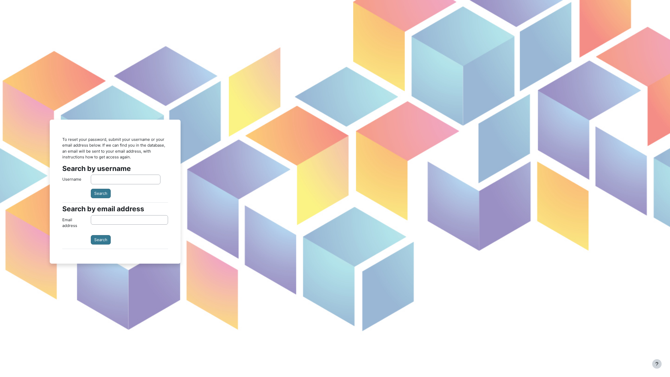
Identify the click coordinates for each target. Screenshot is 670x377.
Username (71, 179)
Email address (69, 222)
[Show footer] (657, 364)
